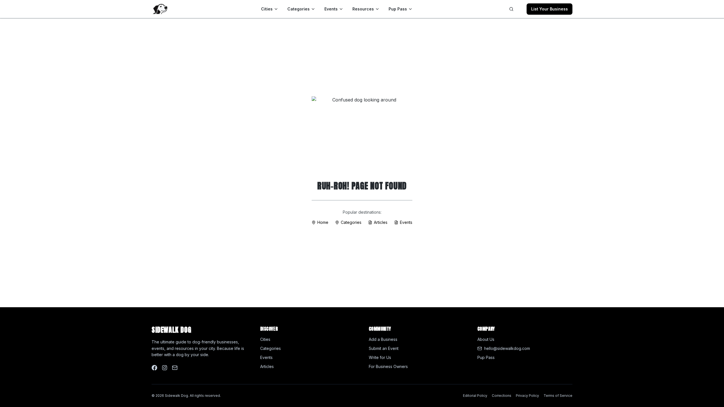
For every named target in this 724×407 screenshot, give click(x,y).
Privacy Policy (527, 395)
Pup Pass (398, 9)
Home (322, 222)
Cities (267, 9)
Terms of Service (558, 395)
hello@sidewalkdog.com (507, 348)
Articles (380, 222)
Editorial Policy (475, 395)
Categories (298, 9)
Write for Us (380, 357)
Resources (363, 9)
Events (331, 9)
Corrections (501, 395)
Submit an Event (383, 348)
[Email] (175, 368)
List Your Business (549, 9)
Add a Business (383, 339)
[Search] (511, 9)
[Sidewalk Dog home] (160, 9)
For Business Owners (388, 366)
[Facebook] (154, 368)
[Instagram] (164, 368)
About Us (485, 339)
